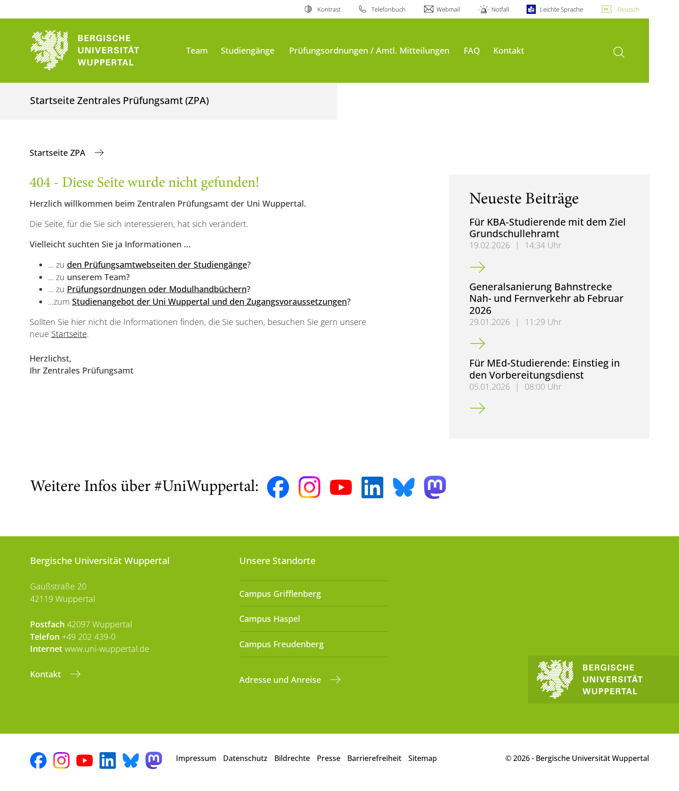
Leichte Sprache (561, 9)
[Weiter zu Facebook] (278, 487)
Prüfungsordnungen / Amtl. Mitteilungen (369, 50)
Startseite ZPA (59, 152)
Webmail (448, 9)
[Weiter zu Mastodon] (435, 487)
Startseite (69, 333)
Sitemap (422, 758)
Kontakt (508, 50)
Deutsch (629, 9)
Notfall (500, 9)
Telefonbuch (388, 9)
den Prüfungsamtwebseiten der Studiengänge (157, 264)
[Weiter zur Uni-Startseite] (103, 50)
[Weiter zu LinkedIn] (372, 487)
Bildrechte (292, 758)
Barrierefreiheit (374, 758)
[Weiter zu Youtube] (341, 487)
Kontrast (328, 9)
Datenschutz (245, 758)
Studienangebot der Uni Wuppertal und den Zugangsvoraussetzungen (209, 301)
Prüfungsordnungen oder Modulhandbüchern (157, 288)
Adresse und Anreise (281, 679)
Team (197, 50)
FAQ (472, 50)
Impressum (196, 758)
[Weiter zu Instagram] (309, 487)
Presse (328, 758)
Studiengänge (247, 50)
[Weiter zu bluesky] (404, 487)
